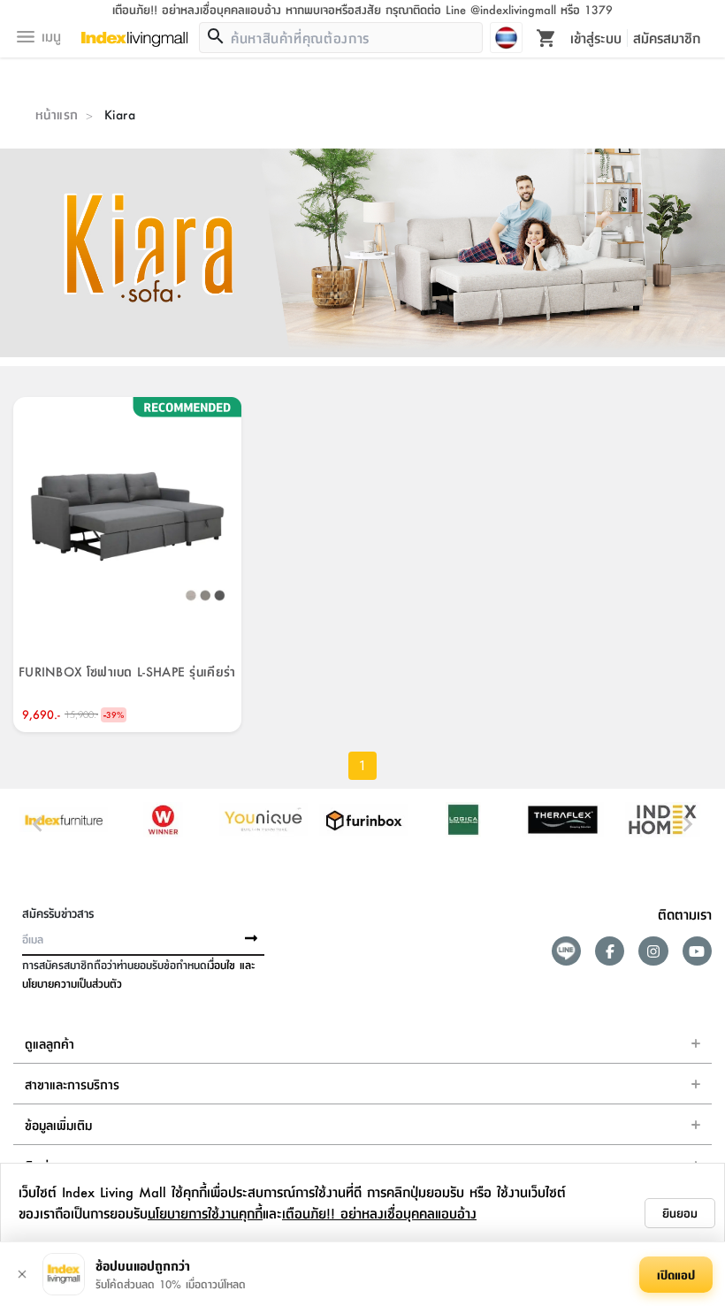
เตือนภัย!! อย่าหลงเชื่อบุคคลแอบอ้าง (379, 1213)
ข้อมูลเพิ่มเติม (58, 1124)
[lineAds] (566, 951)
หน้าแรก (56, 114)
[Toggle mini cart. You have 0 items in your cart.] (546, 37)
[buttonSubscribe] (251, 939)
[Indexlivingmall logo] (134, 40)
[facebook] (609, 951)
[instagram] (653, 951)
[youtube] (697, 951)
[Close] (22, 1274)
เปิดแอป (676, 1274)
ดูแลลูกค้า (49, 1043)
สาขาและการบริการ (72, 1084)
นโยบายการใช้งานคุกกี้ (205, 1213)
